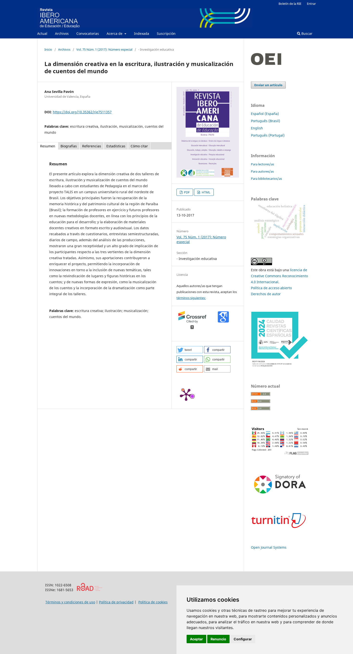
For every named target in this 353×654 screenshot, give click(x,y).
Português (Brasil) (265, 121)
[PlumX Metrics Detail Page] (186, 394)
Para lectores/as (262, 164)
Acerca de (115, 33)
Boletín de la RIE (290, 3)
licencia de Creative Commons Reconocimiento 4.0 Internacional (279, 276)
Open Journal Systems (268, 547)
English (257, 128)
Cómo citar (139, 146)
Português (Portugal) (268, 135)
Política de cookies (153, 602)
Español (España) (265, 113)
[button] (189, 349)
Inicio (48, 49)
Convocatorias (87, 33)
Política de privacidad (116, 602)
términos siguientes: (191, 298)
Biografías (69, 146)
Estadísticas (115, 146)
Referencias (91, 146)
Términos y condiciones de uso (70, 602)
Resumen (47, 146)
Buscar (306, 33)
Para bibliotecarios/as (266, 178)
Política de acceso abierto (271, 288)
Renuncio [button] (218, 639)
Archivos (62, 33)
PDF (186, 192)
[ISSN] (89, 590)
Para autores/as (262, 171)
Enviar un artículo (268, 85)
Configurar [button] (243, 639)
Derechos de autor (266, 294)
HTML (205, 192)
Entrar (311, 3)
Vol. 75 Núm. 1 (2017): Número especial (104, 49)
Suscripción (166, 33)
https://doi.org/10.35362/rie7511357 (82, 112)
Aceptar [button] (196, 639)
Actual (42, 33)
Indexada (141, 33)
